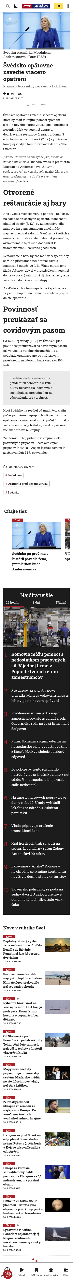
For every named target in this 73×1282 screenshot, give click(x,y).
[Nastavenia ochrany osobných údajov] (7, 1274)
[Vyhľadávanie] (7, 6)
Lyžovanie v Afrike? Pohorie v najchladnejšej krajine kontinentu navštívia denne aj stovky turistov (38, 871)
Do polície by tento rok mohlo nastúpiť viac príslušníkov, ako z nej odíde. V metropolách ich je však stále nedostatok (40, 777)
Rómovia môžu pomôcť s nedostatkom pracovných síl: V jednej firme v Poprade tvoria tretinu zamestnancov (38, 665)
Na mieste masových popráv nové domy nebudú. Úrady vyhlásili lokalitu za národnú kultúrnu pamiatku (38, 805)
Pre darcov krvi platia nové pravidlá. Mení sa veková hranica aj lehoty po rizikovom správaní (40, 695)
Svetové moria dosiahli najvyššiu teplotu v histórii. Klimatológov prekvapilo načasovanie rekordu (23, 980)
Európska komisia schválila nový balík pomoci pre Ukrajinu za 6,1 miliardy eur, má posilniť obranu (22, 1176)
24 (59, 6)
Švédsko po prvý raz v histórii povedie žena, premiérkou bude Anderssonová (30, 561)
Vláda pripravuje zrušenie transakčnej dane (32, 828)
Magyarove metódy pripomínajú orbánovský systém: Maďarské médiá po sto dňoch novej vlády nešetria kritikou (21, 1077)
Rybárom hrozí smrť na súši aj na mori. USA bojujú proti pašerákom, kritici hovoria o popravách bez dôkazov (22, 1011)
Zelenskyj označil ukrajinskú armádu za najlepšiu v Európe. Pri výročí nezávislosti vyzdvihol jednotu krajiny (22, 1110)
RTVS (10, 94)
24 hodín (12, 602)
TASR (20, 94)
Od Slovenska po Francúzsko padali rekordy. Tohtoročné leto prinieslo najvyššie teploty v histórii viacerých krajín (23, 1044)
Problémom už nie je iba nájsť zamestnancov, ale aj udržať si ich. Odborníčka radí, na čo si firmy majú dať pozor (40, 721)
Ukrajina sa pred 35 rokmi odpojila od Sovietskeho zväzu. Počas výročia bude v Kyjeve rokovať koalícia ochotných (22, 1143)
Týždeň (61, 602)
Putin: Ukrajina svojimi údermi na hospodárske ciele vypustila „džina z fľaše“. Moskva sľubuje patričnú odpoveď (39, 749)
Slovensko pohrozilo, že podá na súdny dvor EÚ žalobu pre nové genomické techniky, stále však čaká (37, 897)
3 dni (36, 602)
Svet (17, 520)
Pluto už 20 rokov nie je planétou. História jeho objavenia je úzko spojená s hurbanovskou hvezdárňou (23, 1207)
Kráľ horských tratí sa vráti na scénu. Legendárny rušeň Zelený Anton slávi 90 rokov (37, 848)
